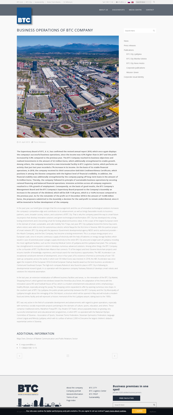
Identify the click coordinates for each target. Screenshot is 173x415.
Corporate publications (135, 68)
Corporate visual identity (134, 77)
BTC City (29, 2)
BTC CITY (93, 387)
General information (74, 394)
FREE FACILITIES (126, 398)
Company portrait (73, 391)
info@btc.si (122, 2)
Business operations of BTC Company (55, 30)
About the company (74, 387)
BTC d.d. (20, 2)
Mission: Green (132, 72)
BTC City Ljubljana (133, 54)
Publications (129, 50)
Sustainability (39, 2)
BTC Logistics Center (97, 391)
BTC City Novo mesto (135, 63)
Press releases (130, 45)
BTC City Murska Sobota (136, 58)
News (126, 41)
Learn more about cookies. (115, 411)
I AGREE (139, 411)
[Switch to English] (132, 2)
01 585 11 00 (108, 2)
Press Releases (40, 142)
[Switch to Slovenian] (129, 2)
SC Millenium (67, 2)
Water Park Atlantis (54, 2)
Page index (70, 400)
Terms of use (72, 397)
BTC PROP (93, 394)
